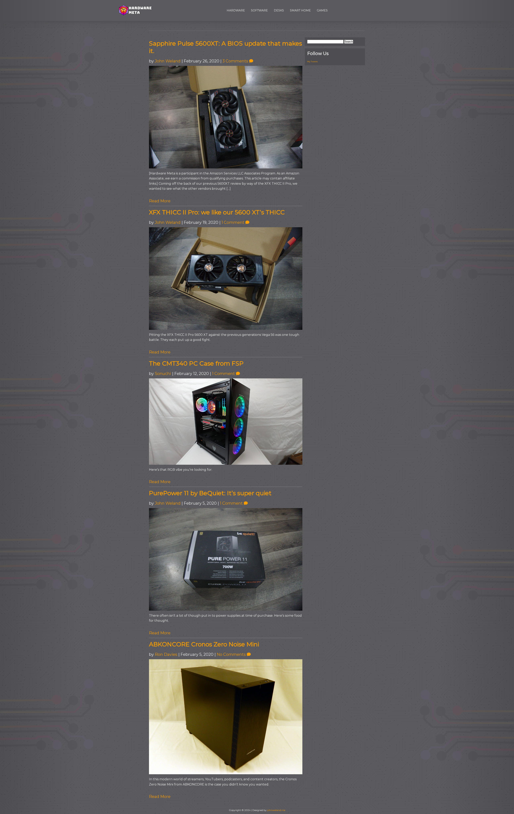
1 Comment (233, 222)
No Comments (232, 654)
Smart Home (300, 10)
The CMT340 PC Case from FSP (196, 363)
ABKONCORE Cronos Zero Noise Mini (204, 644)
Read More (159, 201)
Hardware (236, 10)
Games (322, 10)
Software (259, 10)
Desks (279, 10)
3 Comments (235, 61)
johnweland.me (276, 810)
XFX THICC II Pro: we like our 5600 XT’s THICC (217, 212)
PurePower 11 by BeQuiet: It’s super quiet (210, 493)
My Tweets (312, 61)
